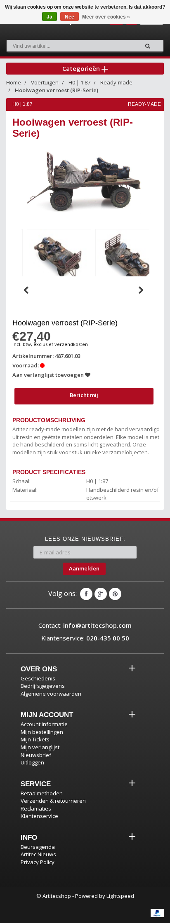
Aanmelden (84, 568)
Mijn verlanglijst (40, 747)
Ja (49, 17)
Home (13, 82)
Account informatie (44, 724)
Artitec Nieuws (38, 854)
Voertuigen (45, 82)
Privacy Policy (37, 862)
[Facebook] (86, 594)
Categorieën (82, 68)
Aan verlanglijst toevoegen (48, 375)
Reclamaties (36, 808)
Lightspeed (120, 896)
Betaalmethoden (42, 793)
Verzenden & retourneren (53, 800)
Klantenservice (39, 816)
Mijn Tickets (35, 739)
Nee (69, 17)
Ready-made (116, 82)
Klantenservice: (85, 638)
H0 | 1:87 (79, 82)
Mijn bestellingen (42, 732)
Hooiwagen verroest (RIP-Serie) (56, 90)
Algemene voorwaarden (51, 693)
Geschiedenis (38, 678)
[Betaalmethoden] (157, 913)
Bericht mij (84, 395)
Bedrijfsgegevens (43, 685)
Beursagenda (38, 847)
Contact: (85, 625)
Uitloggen (32, 762)
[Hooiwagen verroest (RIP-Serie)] (59, 259)
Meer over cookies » (106, 17)
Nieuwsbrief (36, 755)
